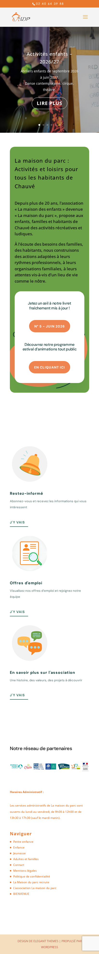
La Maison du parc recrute (31, 882)
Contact (18, 865)
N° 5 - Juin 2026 (49, 326)
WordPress (49, 947)
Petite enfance (23, 842)
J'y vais (17, 522)
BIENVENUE (21, 894)
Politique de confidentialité (31, 876)
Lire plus (49, 103)
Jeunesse (19, 853)
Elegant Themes (45, 941)
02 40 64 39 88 (50, 4)
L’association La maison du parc (34, 888)
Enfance (19, 847)
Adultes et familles (26, 859)
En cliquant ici (49, 367)
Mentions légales (25, 871)
